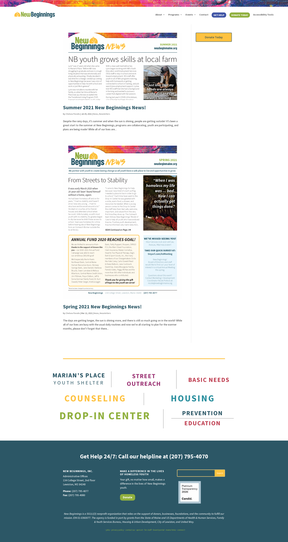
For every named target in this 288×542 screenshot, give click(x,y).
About (158, 14)
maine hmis (171, 529)
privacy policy (117, 529)
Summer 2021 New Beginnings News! (104, 107)
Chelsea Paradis (73, 114)
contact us (130, 529)
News (95, 114)
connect (181, 529)
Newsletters (104, 114)
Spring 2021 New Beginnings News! (102, 306)
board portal (158, 529)
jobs (108, 529)
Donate (127, 497)
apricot (139, 529)
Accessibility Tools (263, 14)
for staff (148, 529)
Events (189, 14)
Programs (173, 14)
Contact (203, 14)
